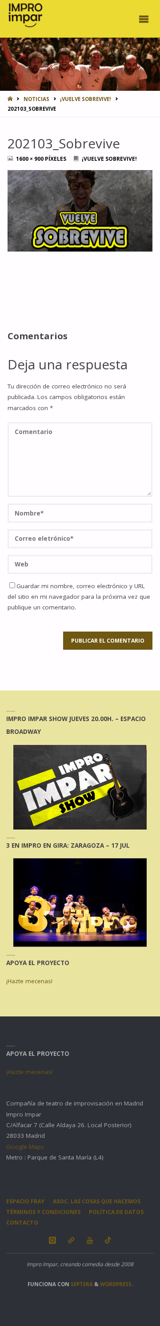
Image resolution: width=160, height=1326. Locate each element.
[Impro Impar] (25, 15)
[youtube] (89, 1240)
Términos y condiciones (43, 1212)
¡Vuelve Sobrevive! (85, 99)
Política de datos (116, 1212)
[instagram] (52, 1240)
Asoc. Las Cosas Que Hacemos (96, 1201)
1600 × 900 (30, 159)
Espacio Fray (25, 1201)
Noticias (36, 99)
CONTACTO (22, 1222)
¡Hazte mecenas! (29, 981)
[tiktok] (108, 1240)
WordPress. (116, 1284)
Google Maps (25, 1147)
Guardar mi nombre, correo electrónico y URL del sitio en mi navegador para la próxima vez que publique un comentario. (79, 597)
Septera (81, 1284)
